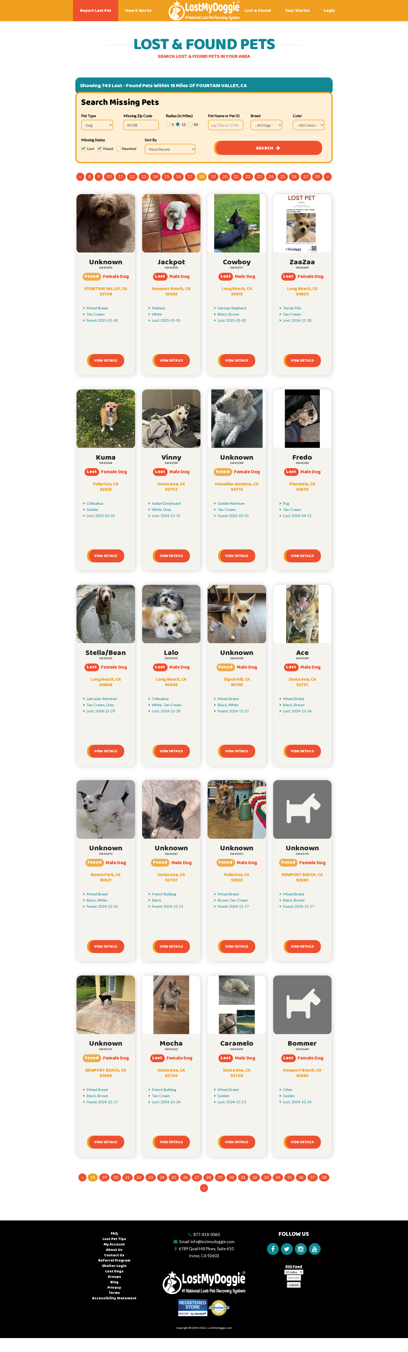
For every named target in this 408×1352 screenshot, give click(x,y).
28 (317, 176)
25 (282, 176)
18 (201, 176)
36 (301, 1177)
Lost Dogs (114, 1271)
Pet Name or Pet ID (224, 115)
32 (254, 1177)
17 (190, 176)
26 (294, 176)
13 (143, 176)
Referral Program (114, 1260)
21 (236, 176)
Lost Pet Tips (114, 1239)
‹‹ (80, 176)
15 (167, 176)
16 (178, 176)
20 (224, 176)
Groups (114, 1277)
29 (220, 1177)
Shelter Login (114, 1266)
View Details (105, 360)
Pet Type (88, 115)
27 (305, 176)
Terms (114, 1293)
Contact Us (114, 1255)
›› (328, 176)
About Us (114, 1250)
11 (120, 176)
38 (324, 1177)
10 (109, 176)
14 (155, 176)
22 (248, 176)
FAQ (114, 1233)
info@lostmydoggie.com (212, 1241)
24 (271, 176)
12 (132, 176)
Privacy (114, 1288)
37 (312, 1177)
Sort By (151, 139)
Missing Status (93, 139)
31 (243, 1177)
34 (278, 1177)
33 (266, 1177)
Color (297, 115)
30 (231, 1177)
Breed (255, 115)
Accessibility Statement (114, 1298)
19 (213, 176)
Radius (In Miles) (179, 115)
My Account (114, 1244)
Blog (114, 1282)
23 (259, 176)
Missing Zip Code (137, 115)
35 (289, 1177)
